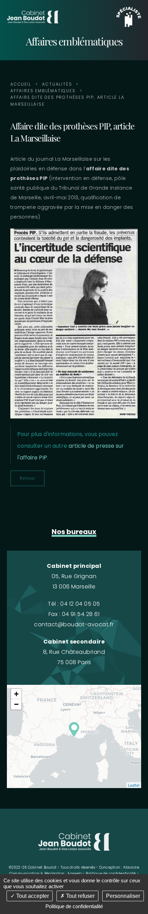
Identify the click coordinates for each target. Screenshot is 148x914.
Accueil (20, 84)
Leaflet (133, 785)
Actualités (57, 84)
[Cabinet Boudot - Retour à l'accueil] (33, 16)
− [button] (16, 704)
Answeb (74, 873)
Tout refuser (80, 896)
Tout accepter (32, 896)
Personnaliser (123, 896)
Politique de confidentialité (111, 873)
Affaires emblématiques (43, 91)
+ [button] (16, 694)
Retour (27, 478)
